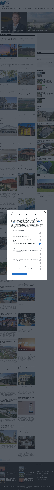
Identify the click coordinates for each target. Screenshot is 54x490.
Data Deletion (21, 277)
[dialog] (27, 245)
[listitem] (27, 230)
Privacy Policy (33, 277)
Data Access (27, 277)
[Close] (45, 212)
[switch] (40, 233)
